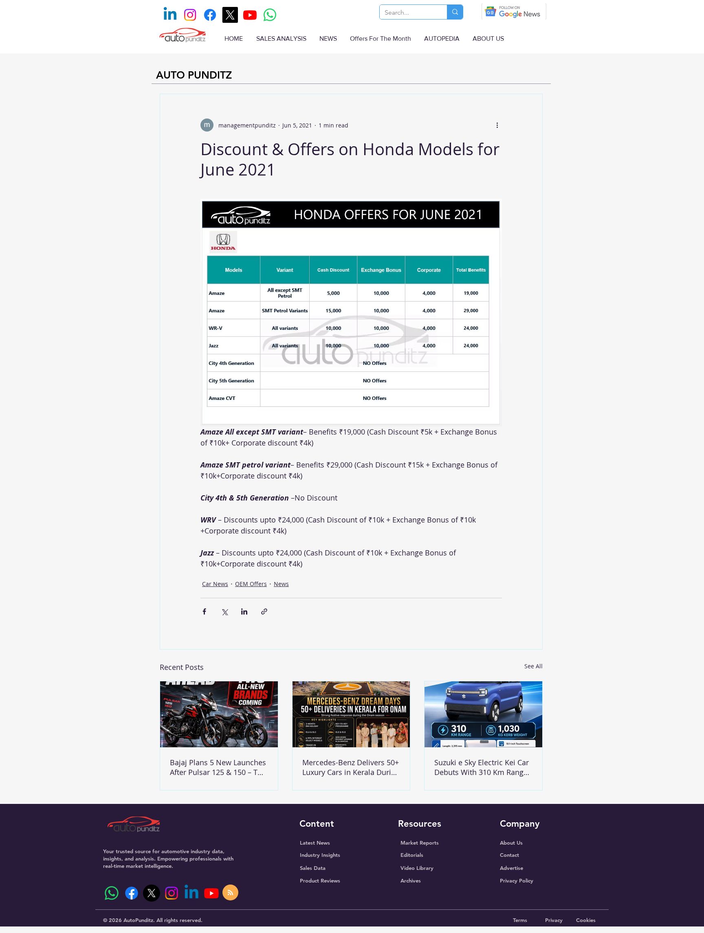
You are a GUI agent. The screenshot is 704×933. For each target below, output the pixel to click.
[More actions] (497, 125)
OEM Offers (251, 584)
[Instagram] (190, 15)
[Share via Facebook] (204, 611)
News (281, 584)
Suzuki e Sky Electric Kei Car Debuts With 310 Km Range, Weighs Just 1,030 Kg (481, 767)
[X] (230, 15)
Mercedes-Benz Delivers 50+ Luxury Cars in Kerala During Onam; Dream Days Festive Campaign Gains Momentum (351, 767)
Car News (215, 584)
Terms (520, 920)
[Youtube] (250, 15)
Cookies (586, 920)
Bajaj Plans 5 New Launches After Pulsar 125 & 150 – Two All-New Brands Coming (219, 767)
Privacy (554, 920)
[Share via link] (264, 611)
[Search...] (455, 12)
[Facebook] (210, 15)
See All (533, 666)
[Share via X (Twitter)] (224, 611)
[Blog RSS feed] (230, 893)
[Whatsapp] (270, 15)
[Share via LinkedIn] (244, 611)
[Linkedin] (170, 15)
